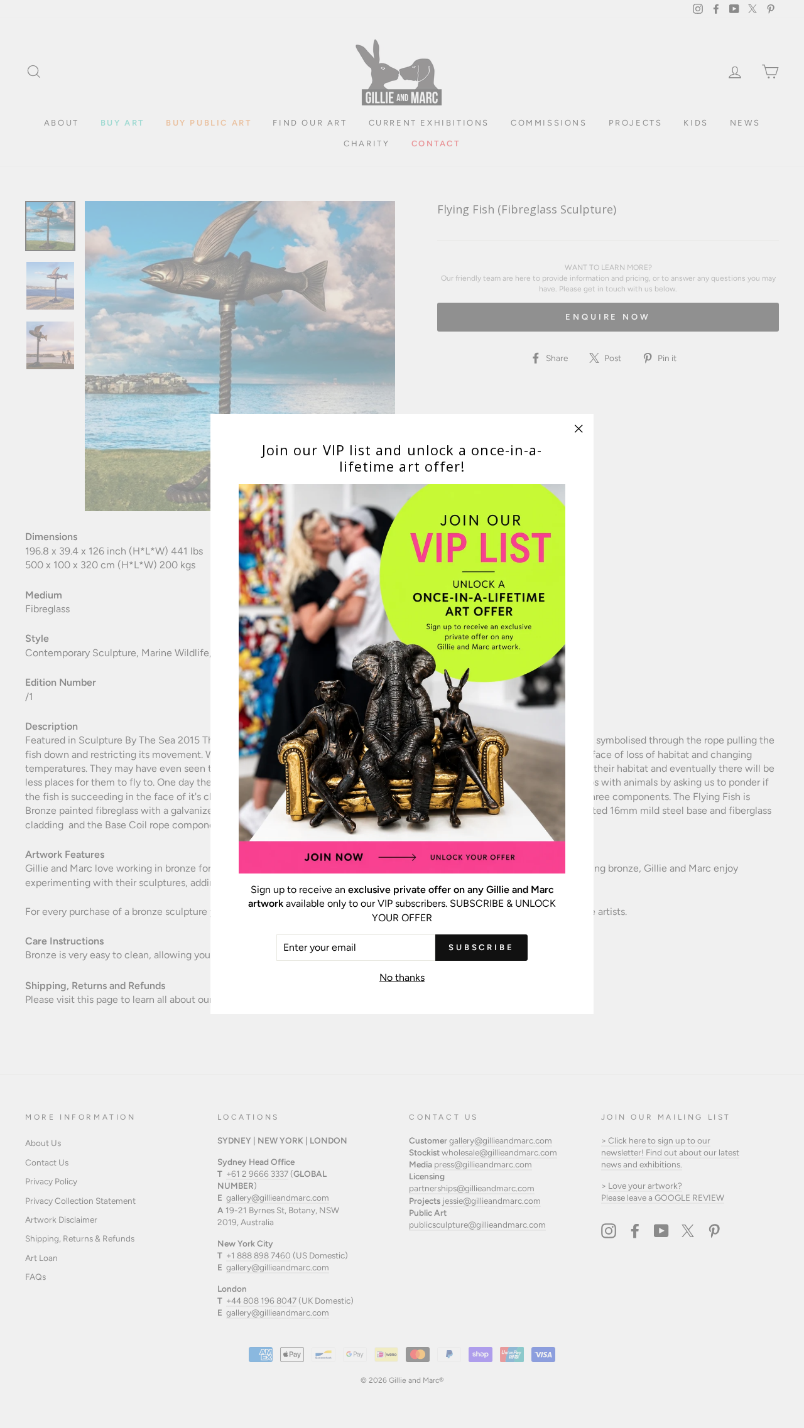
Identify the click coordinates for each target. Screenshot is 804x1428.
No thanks (402, 977)
